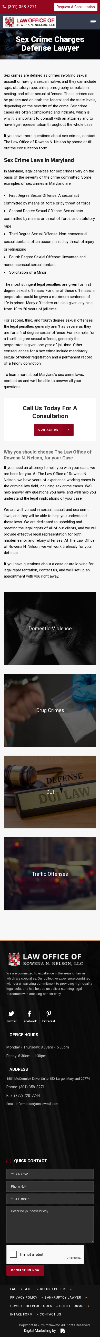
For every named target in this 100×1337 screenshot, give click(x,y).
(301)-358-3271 (21, 6)
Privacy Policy (23, 1297)
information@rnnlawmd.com (37, 1104)
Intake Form (21, 1314)
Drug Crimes (50, 710)
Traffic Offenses (50, 874)
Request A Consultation (76, 7)
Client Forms (71, 1306)
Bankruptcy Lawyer (63, 1297)
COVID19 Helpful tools (31, 1306)
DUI (50, 792)
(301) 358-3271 (32, 1087)
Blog (28, 1289)
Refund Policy (53, 1289)
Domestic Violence (50, 628)
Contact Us (50, 1314)
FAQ (13, 1289)
